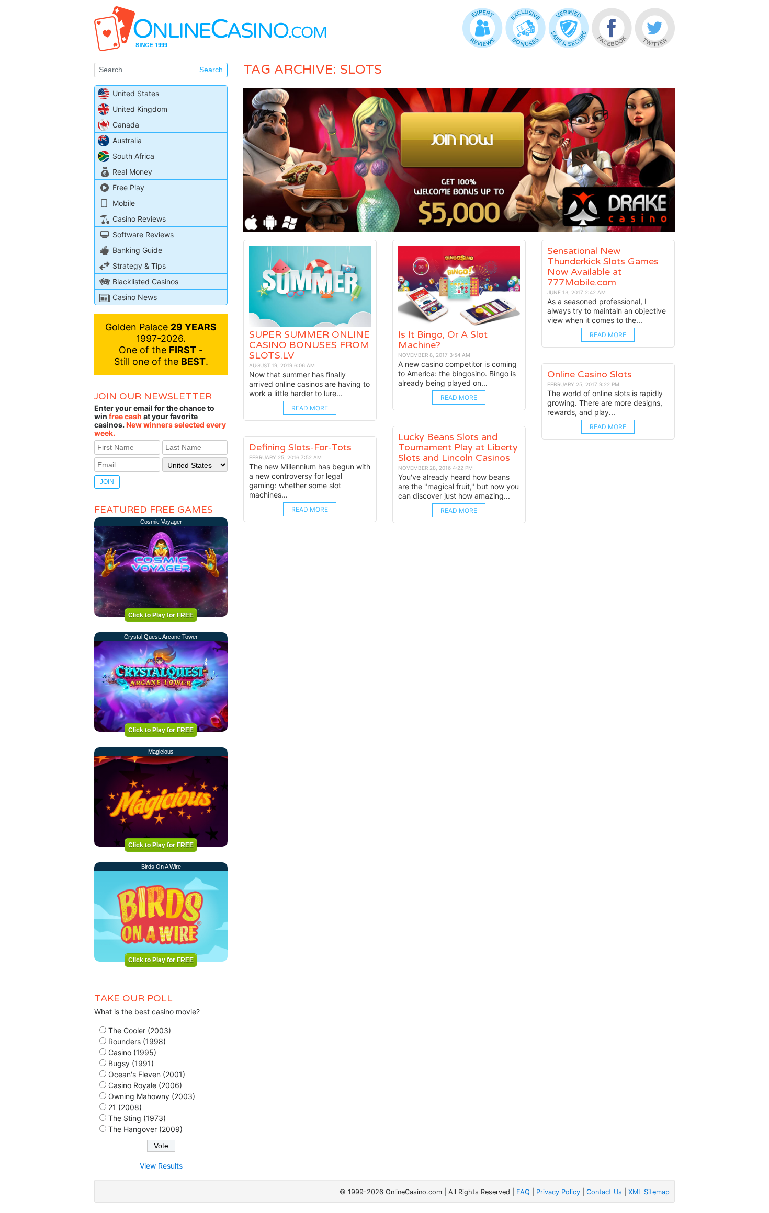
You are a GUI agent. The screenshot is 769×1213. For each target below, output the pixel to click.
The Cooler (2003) (139, 1030)
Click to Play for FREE (161, 615)
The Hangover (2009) (145, 1129)
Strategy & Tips (139, 265)
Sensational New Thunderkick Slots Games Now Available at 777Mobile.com (603, 266)
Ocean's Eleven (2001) (146, 1074)
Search (211, 69)
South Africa (133, 156)
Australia (127, 140)
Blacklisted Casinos (145, 281)
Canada (125, 124)
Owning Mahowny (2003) (151, 1096)
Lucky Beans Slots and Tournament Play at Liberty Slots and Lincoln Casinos (458, 447)
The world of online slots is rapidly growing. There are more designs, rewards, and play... (605, 403)
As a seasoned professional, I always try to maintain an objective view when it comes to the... (606, 311)
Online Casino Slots (589, 374)
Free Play (128, 187)
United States (135, 93)
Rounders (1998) (137, 1041)
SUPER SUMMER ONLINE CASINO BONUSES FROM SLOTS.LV (309, 345)
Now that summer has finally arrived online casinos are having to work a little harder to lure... (309, 384)
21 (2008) (125, 1107)
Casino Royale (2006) (145, 1085)
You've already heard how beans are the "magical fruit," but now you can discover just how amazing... (458, 486)
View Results (161, 1165)
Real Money (132, 171)
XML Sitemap (649, 1192)
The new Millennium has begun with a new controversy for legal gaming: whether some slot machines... (309, 480)
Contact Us (604, 1192)
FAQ (523, 1192)
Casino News (134, 297)
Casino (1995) (132, 1052)
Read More (309, 408)
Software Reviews (143, 234)
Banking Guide (137, 250)
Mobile (123, 203)
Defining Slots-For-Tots (300, 447)
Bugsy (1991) (131, 1063)
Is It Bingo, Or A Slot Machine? (443, 340)
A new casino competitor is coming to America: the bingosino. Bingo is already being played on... (457, 373)
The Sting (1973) (137, 1118)
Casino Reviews (139, 218)
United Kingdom (139, 109)
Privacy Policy (558, 1192)
